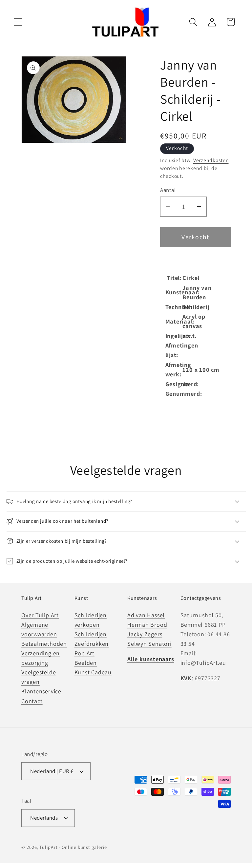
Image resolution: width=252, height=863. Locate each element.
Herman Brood (147, 624)
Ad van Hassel (146, 615)
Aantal (168, 190)
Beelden (85, 662)
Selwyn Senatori (149, 643)
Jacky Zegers (144, 634)
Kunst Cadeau (93, 672)
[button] (18, 21)
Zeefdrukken (91, 643)
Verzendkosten (211, 160)
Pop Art (84, 653)
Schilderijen (90, 634)
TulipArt (48, 847)
